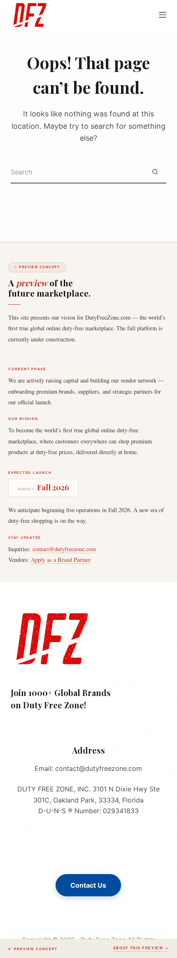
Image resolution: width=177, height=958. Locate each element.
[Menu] (162, 15)
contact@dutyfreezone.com (64, 549)
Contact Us (88, 885)
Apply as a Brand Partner (61, 560)
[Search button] (155, 172)
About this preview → (141, 948)
